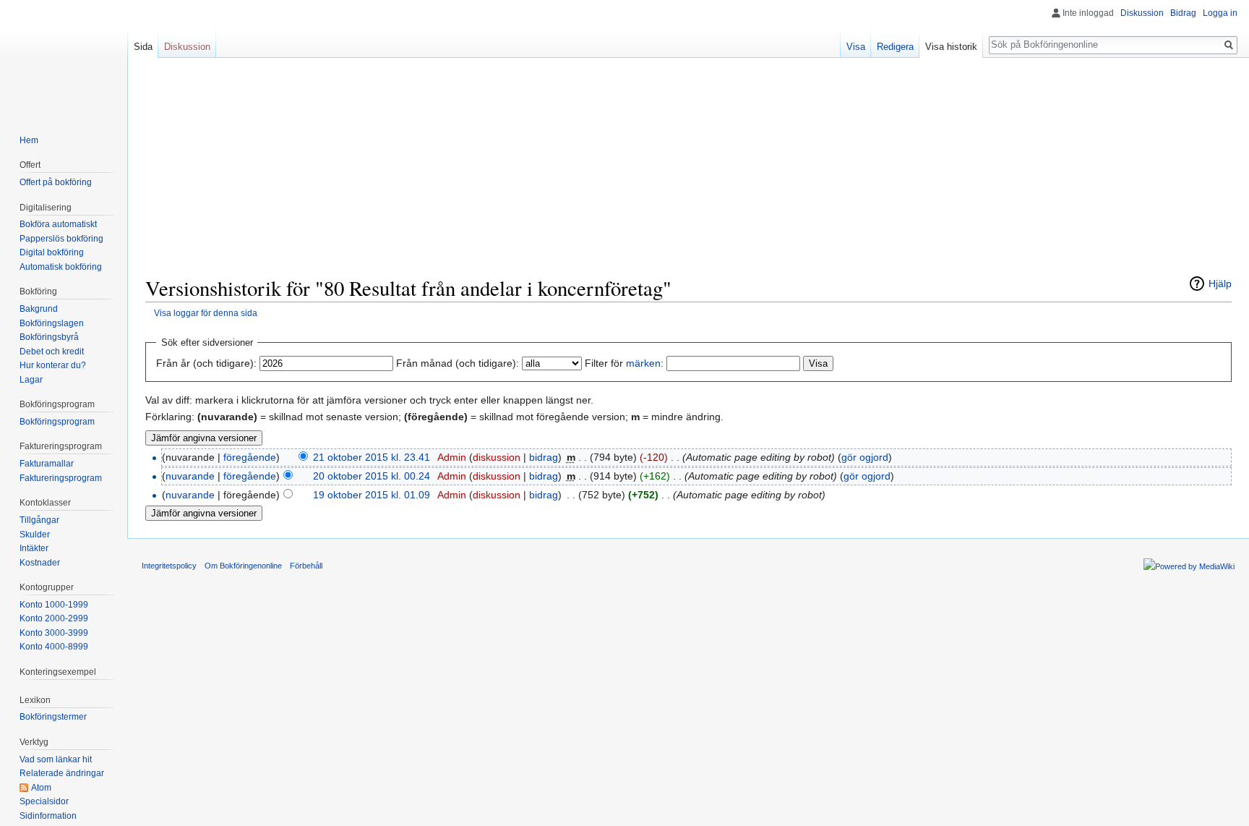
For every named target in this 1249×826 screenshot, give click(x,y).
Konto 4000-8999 (54, 647)
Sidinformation (48, 816)
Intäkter (34, 548)
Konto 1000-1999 (54, 605)
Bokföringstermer (53, 717)
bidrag (543, 457)
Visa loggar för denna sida (205, 313)
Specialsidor (44, 801)
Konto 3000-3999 (54, 633)
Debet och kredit (52, 351)
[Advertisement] (689, 173)
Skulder (35, 534)
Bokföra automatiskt (58, 224)
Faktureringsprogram (61, 478)
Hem (29, 140)
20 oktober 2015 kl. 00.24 (371, 476)
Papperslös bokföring (61, 239)
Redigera (895, 46)
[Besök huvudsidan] (63, 58)
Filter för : (624, 363)
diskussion (496, 457)
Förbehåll (306, 565)
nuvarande (190, 476)
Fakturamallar (47, 464)
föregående (249, 457)
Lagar (31, 380)
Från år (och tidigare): (206, 363)
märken (643, 363)
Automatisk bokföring (61, 267)
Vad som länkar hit (56, 759)
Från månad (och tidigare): (457, 363)
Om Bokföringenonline (243, 565)
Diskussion (1142, 13)
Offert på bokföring (56, 182)
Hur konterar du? (53, 365)
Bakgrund (39, 309)
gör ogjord (864, 457)
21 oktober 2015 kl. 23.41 (371, 457)
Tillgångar (39, 520)
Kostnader (40, 563)
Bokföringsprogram (57, 422)
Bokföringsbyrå (49, 337)
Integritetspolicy (169, 565)
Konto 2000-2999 (54, 618)
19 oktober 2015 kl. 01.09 (371, 495)
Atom (41, 788)
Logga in (1220, 13)
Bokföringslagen (52, 323)
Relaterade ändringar (62, 773)
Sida (143, 46)
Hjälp (1220, 283)
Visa (855, 46)
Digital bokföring (52, 252)
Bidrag (1183, 13)
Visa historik (951, 46)
